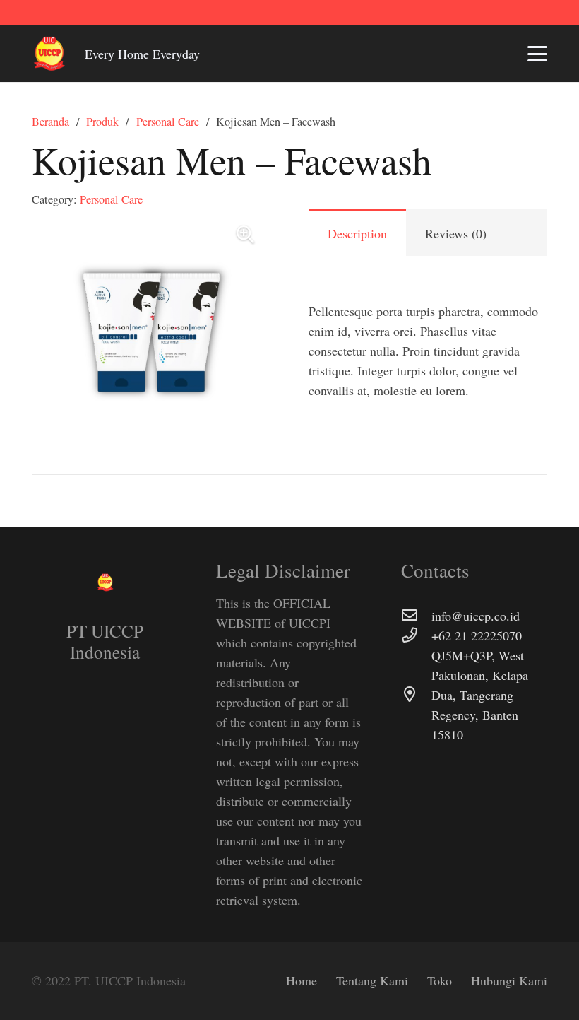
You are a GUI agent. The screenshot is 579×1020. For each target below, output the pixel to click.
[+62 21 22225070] (416, 635)
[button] (245, 234)
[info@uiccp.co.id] (416, 615)
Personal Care (167, 121)
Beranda (50, 121)
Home (301, 980)
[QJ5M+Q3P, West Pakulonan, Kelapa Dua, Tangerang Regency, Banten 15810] (416, 695)
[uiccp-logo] (49, 53)
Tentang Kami (372, 980)
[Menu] (538, 54)
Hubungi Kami (509, 980)
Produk (102, 121)
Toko (439, 980)
